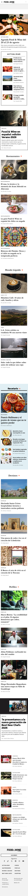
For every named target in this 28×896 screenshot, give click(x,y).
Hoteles (3, 500)
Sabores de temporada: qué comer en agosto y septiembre (19, 69)
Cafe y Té (4, 295)
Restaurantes (5, 181)
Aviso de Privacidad (5, 879)
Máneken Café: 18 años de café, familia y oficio (12, 299)
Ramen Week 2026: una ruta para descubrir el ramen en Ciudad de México (20, 761)
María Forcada (7, 148)
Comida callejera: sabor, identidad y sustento (18, 804)
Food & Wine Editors (8, 223)
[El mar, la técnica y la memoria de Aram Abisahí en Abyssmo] (14, 169)
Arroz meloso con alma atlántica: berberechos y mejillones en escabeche (20, 460)
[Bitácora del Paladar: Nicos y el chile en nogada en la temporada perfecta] (14, 236)
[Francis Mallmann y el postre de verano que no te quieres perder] (14, 403)
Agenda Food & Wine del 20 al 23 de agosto (13, 41)
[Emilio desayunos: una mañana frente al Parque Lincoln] (6, 776)
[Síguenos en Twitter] (11, 861)
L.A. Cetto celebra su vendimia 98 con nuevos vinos (14, 331)
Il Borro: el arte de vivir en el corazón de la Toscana (13, 571)
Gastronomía (6, 868)
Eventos (15, 756)
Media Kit (16, 882)
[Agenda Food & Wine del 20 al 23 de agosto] (14, 24)
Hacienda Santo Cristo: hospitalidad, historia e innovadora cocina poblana (19, 78)
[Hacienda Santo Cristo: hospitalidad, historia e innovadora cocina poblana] (7, 78)
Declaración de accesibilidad (18, 879)
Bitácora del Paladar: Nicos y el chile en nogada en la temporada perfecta (13, 253)
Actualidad (4, 37)
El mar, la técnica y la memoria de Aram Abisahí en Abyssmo (13, 186)
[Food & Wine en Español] (9, 2)
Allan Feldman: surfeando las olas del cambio (13, 653)
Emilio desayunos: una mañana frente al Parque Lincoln (20, 777)
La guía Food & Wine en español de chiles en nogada (13, 220)
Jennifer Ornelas (7, 49)
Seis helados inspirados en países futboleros (20, 450)
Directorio (5, 887)
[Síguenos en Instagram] (19, 861)
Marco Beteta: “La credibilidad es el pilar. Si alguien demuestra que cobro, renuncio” (14, 618)
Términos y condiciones (5, 883)
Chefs (14, 787)
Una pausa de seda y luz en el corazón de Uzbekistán (13, 539)
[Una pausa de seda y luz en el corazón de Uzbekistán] (14, 524)
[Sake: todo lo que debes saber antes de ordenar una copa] (14, 348)
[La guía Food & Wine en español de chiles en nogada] (14, 204)
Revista (4, 128)
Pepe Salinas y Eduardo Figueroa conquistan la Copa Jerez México (19, 87)
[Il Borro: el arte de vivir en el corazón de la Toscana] (14, 556)
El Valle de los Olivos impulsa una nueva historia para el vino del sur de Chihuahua (19, 59)
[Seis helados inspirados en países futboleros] (6, 451)
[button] (2, 2)
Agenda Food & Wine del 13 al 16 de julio (19, 833)
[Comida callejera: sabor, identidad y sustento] (6, 803)
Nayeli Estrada (19, 63)
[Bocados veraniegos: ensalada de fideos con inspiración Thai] (6, 441)
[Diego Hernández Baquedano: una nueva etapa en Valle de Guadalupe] (14, 670)
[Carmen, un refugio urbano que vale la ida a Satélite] (6, 818)
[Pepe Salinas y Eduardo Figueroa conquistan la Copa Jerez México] (7, 87)
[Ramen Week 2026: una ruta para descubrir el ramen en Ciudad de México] (6, 759)
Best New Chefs (7, 873)
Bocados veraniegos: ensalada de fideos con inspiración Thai (19, 441)
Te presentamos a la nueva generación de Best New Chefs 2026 (14, 723)
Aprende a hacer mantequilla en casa (19, 432)
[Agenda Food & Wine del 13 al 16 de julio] (6, 833)
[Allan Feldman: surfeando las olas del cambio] (14, 637)
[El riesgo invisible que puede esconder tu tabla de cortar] (7, 97)
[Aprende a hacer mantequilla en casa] (6, 433)
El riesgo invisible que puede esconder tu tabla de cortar (19, 97)
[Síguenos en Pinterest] (15, 861)
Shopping (18, 873)
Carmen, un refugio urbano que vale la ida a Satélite (20, 819)
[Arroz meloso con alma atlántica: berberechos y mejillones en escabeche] (6, 460)
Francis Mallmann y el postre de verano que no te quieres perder (13, 420)
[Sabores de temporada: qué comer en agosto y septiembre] (7, 69)
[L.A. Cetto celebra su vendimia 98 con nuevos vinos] (14, 316)
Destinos (17, 870)
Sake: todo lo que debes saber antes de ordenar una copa (13, 363)
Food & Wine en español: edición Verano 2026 (11, 134)
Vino (2, 327)
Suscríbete (14, 855)
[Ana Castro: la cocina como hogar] (6, 790)
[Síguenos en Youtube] (23, 861)
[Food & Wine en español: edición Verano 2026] (14, 118)
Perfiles (3, 612)
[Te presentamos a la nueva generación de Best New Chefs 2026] (14, 706)
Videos (17, 865)
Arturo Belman (18, 766)
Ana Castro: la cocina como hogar (19, 790)
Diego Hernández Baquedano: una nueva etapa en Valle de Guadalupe (13, 686)
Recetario (4, 414)
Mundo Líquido (6, 360)
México (4, 716)
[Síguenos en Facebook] (4, 861)
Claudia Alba (18, 101)
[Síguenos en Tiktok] (8, 861)
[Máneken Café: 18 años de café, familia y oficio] (14, 283)
